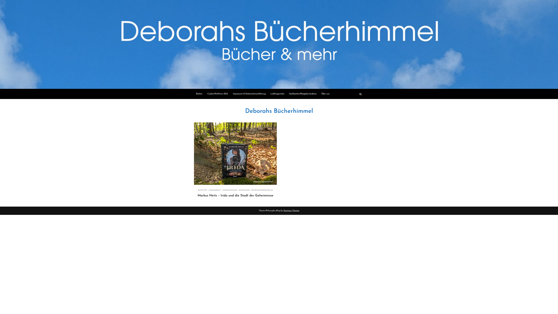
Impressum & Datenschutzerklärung (249, 94)
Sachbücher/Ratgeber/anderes (302, 94)
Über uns (325, 94)
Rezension (244, 190)
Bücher (199, 94)
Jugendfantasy (229, 190)
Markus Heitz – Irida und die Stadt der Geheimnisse (235, 195)
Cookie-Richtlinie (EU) (217, 94)
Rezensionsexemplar (262, 190)
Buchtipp (202, 190)
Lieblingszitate (277, 94)
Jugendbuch (215, 190)
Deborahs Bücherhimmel (279, 111)
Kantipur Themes (291, 211)
